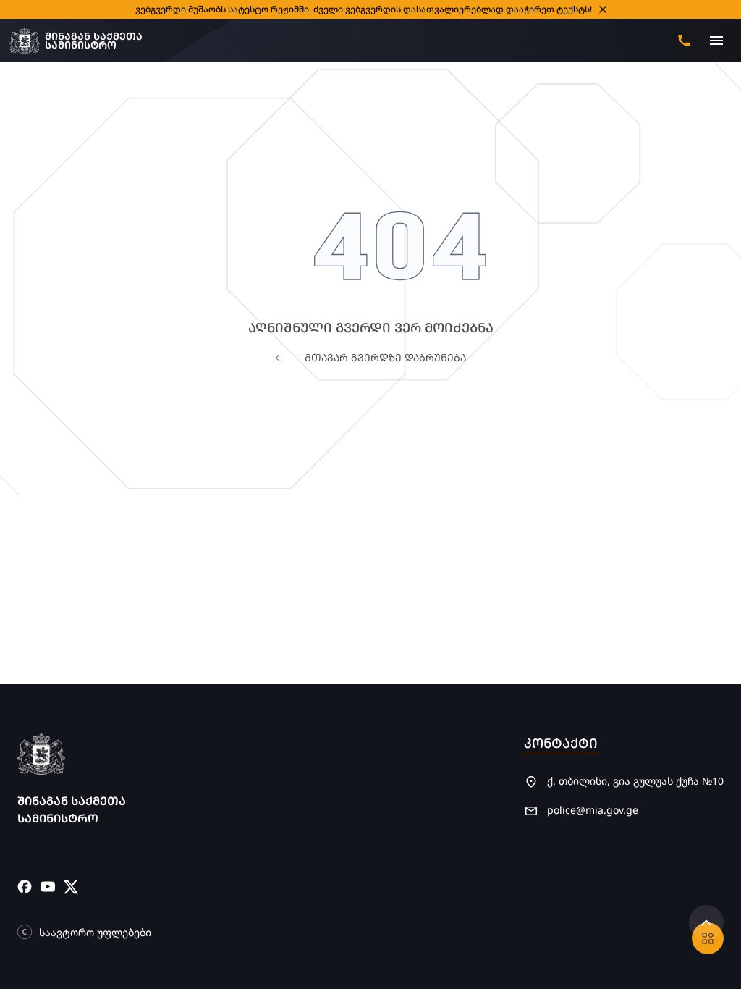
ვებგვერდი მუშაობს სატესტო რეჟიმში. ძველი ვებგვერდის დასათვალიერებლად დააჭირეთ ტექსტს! (363, 9)
